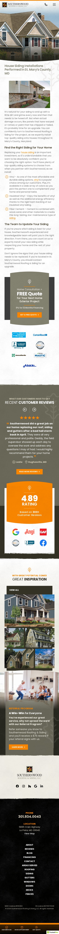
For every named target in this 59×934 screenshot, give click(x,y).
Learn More (17, 747)
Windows (29, 881)
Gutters (29, 877)
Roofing (30, 869)
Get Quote (36, 930)
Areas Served (29, 865)
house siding (27, 152)
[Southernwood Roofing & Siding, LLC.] (15, 4)
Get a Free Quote (28, 315)
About (29, 844)
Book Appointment (22, 930)
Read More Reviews (28, 471)
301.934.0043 (29, 816)
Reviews (29, 849)
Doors (29, 885)
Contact (29, 861)
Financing (29, 857)
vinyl (36, 179)
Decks (29, 890)
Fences (30, 894)
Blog (30, 853)
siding (12, 218)
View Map (29, 833)
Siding (29, 873)
